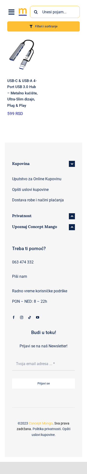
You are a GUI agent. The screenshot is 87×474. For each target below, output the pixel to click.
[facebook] (13, 317)
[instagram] (21, 317)
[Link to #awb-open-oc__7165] (11, 12)
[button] (43, 163)
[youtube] (37, 317)
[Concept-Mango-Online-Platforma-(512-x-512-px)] (23, 9)
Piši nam (19, 276)
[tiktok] (29, 317)
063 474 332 (23, 262)
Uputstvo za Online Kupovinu (36, 179)
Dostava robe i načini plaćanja (38, 200)
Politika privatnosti (47, 429)
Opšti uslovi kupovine (30, 189)
